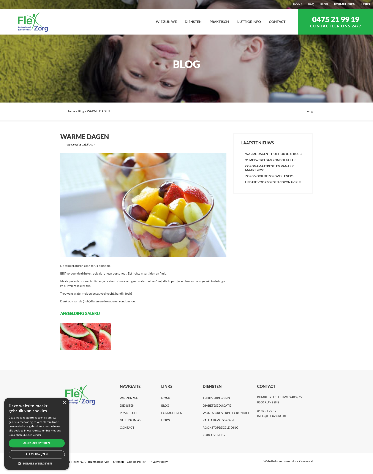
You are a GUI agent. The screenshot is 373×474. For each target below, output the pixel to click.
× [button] (64, 402)
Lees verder (33, 435)
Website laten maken (277, 461)
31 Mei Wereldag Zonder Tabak (270, 160)
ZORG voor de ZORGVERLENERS (269, 176)
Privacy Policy (158, 461)
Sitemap (118, 461)
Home (71, 111)
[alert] (36, 434)
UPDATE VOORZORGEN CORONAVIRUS (273, 182)
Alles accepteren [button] (36, 443)
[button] (37, 463)
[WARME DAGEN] (143, 205)
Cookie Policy (136, 461)
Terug (309, 111)
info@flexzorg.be (272, 416)
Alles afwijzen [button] (36, 454)
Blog (81, 111)
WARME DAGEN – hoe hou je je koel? (273, 154)
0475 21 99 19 (335, 19)
